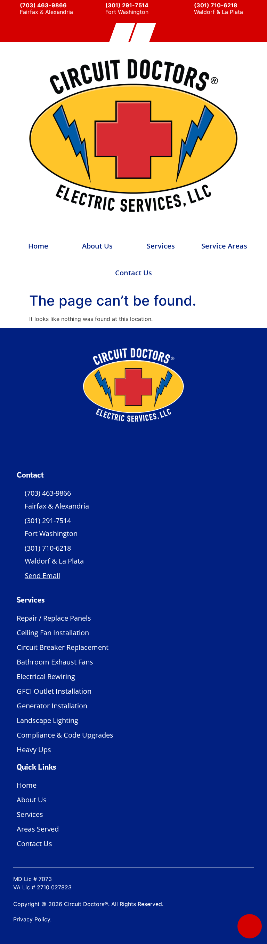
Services (161, 246)
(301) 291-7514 (126, 5)
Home (38, 246)
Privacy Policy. (32, 919)
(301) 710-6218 (215, 5)
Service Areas (224, 246)
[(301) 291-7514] (97, 9)
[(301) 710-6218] (185, 9)
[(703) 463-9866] (8, 9)
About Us (97, 246)
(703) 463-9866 (43, 5)
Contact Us (133, 272)
